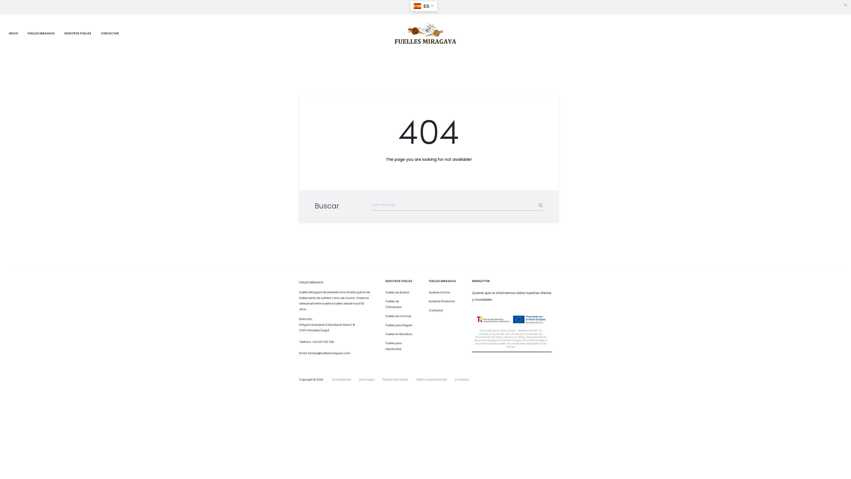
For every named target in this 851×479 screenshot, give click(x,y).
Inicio (13, 33)
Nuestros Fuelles (77, 33)
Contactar (110, 33)
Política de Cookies (395, 379)
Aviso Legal (366, 379)
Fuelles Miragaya (41, 33)
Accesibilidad (341, 379)
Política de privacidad (431, 379)
